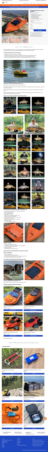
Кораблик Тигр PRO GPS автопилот (29, 332)
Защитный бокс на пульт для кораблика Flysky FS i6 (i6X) (33, 424)
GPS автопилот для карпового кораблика (38, 441)
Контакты (45, 3)
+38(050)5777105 (43, 0)
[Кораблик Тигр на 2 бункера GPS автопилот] (13, 321)
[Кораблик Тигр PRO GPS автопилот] (33, 321)
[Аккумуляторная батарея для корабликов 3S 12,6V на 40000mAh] (34, 358)
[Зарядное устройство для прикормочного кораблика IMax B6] (12, 413)
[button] (44, 5)
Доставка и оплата (25, 3)
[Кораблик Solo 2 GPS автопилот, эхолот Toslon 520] (45, 10)
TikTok (3, 444)
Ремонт (41, 3)
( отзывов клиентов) (37, 20)
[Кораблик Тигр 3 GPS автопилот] (13, 296)
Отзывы (38, 3)
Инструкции (19, 441)
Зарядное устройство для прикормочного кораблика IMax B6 (12, 424)
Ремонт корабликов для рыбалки (37, 440)
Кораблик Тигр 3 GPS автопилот (9, 306)
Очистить (31, 27)
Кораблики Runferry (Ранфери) (34, 342)
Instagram (3, 445)
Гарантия (30, 3)
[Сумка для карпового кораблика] (34, 386)
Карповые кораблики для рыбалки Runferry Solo (23, 342)
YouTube (3, 443)
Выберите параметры (13, 335)
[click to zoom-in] (15, 23)
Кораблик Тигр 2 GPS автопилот (29, 306)
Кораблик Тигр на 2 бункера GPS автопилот (11, 332)
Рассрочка (34, 3)
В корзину (40, 30)
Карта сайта (19, 442)
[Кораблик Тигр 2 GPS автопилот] (33, 296)
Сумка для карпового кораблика (29, 397)
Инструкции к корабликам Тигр (37, 445)
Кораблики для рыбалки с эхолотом (37, 444)
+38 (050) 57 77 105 (4, 442)
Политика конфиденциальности (21, 445)
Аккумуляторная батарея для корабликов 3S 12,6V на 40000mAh (32, 370)
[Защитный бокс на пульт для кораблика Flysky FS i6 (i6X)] (34, 413)
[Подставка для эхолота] (12, 386)
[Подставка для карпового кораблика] (12, 358)
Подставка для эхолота (6, 397)
